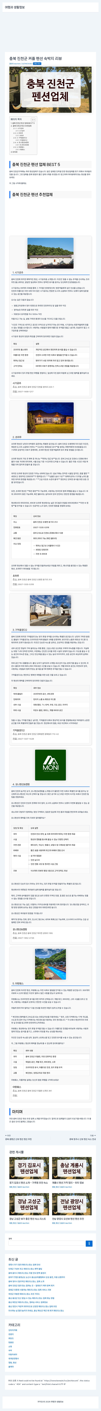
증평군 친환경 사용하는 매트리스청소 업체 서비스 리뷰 (29, 1290)
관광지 (11, 1334)
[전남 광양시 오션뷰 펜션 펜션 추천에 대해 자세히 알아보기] (72, 1204)
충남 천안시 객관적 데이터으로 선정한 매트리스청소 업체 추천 (32, 1306)
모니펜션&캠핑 (24, 145)
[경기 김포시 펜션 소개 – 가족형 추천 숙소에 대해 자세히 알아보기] (29, 1168)
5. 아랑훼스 (20, 147)
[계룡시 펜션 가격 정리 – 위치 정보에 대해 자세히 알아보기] (72, 1168)
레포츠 (11, 1338)
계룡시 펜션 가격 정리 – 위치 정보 (68, 1182)
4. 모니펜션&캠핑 (23, 142)
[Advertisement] (50, 31)
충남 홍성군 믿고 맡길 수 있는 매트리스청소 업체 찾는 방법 (31, 1298)
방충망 (11, 1342)
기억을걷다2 (23, 140)
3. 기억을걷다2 (22, 138)
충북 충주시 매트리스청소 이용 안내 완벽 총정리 (27, 1273)
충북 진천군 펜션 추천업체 (22, 126)
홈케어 (11, 1367)
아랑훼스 (22, 149)
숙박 (10, 1350)
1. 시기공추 (20, 128)
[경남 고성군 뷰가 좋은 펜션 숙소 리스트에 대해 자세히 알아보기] (29, 1204)
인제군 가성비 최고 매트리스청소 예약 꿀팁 (25, 1269)
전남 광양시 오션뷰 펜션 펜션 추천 (68, 1219)
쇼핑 (10, 1347)
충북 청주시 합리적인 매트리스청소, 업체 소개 (26, 1281)
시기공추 (22, 131)
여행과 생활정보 (15, 7)
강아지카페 (12, 1330)
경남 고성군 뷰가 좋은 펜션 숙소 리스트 (27, 1219)
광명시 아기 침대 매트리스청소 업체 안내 (24, 1265)
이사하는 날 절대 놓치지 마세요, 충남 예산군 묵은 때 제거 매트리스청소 (36, 1311)
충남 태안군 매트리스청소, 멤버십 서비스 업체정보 (28, 1302)
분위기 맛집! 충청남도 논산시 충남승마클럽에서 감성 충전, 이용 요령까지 (36, 1277)
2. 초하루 (20, 133)
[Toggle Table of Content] (32, 120)
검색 (10, 1239)
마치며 (15, 152)
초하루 (22, 135)
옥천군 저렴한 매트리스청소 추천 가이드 (24, 1294)
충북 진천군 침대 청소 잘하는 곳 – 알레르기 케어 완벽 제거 (31, 1286)
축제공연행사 (13, 1359)
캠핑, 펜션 (37, 63)
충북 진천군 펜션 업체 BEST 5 (23, 123)
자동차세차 (12, 1355)
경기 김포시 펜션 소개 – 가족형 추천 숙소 (28, 1182)
